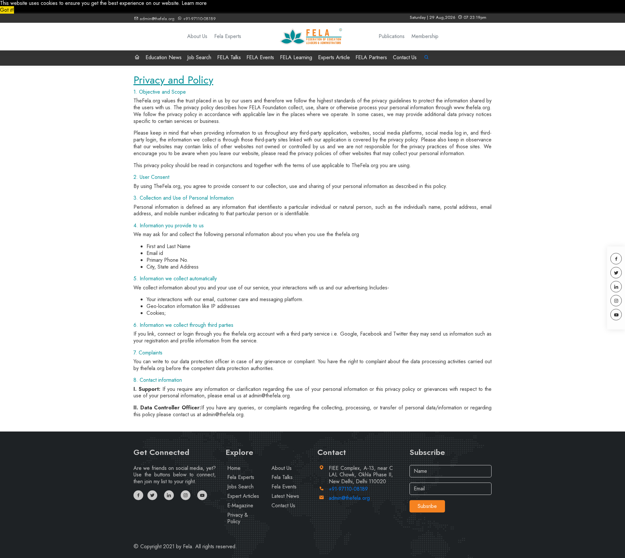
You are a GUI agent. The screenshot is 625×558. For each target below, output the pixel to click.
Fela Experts (227, 36)
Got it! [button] (7, 10)
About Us (197, 36)
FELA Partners (371, 57)
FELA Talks (229, 57)
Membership (424, 36)
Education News (164, 57)
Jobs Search (240, 486)
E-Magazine (240, 505)
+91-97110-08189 (199, 19)
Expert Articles (243, 496)
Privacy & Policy (237, 518)
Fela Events (284, 486)
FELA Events (260, 57)
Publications (392, 36)
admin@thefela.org (156, 19)
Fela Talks (282, 477)
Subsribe (427, 506)
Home (234, 468)
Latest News (285, 496)
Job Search (199, 57)
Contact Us (405, 57)
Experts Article (334, 57)
